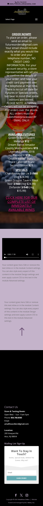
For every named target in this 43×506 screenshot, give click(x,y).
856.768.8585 (22, 2)
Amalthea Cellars (24, 499)
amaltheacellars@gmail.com (16, 424)
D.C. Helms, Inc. (30, 503)
